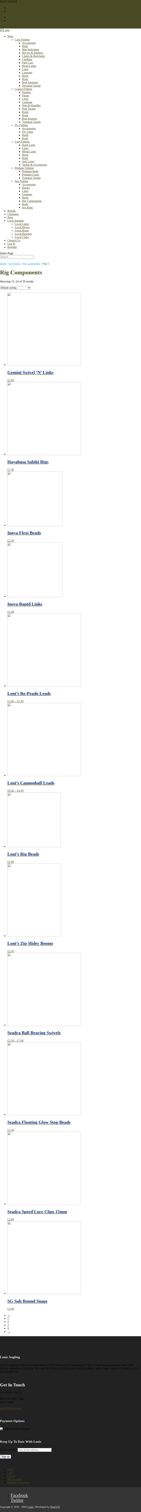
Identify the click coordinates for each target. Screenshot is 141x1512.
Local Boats (22, 230)
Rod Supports (30, 82)
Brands (11, 210)
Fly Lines (27, 131)
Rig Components (32, 200)
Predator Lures (30, 174)
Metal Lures (29, 151)
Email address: (9, 1449)
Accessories (29, 42)
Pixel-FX (55, 1507)
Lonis (30, 1507)
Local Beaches (23, 233)
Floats (25, 95)
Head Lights (29, 65)
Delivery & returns (18, 1482)
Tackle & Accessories (34, 164)
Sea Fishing (21, 181)
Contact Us (13, 240)
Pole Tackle (29, 108)
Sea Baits (27, 207)
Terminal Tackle (31, 85)
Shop (10, 36)
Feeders (26, 92)
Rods (25, 79)
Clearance (13, 214)
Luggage (27, 72)
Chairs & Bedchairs (33, 56)
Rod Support (29, 118)
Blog (10, 217)
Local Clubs (22, 237)
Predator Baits (30, 171)
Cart (9, 1472)
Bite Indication (30, 49)
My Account (14, 1479)
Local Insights (15, 220)
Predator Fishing (24, 168)
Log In (11, 243)
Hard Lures (28, 145)
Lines (25, 69)
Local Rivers (22, 227)
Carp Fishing (22, 39)
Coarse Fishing (23, 89)
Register (12, 247)
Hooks (26, 187)
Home (3, 263)
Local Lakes (22, 224)
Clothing (27, 59)
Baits (25, 46)
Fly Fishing (21, 125)
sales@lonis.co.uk (10, 1408)
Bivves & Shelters (32, 52)
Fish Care (27, 62)
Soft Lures (28, 161)
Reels (25, 75)
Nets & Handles (31, 105)
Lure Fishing (22, 141)
